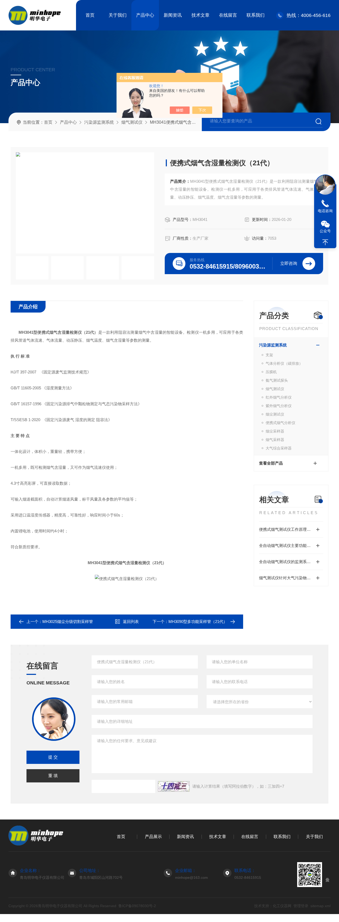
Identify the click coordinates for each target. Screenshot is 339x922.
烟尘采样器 (275, 431)
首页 (90, 15)
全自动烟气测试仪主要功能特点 (287, 545)
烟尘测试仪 (275, 414)
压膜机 (271, 372)
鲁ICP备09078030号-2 (137, 906)
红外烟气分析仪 (279, 397)
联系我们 (256, 15)
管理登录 (300, 906)
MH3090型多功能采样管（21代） (197, 621)
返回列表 (131, 621)
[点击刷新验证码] (174, 786)
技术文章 (200, 15)
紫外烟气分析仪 (279, 406)
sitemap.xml (320, 906)
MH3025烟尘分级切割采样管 (67, 621)
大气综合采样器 (279, 448)
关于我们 (118, 15)
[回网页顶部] (325, 242)
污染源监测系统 (99, 122)
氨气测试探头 (277, 380)
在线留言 (228, 15)
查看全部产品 (271, 463)
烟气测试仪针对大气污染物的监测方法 (291, 578)
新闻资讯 (173, 15)
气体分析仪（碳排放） (284, 363)
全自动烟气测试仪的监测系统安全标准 (291, 561)
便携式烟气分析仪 (280, 423)
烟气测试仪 (131, 122)
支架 (269, 355)
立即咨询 (288, 263)
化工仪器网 (282, 906)
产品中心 (145, 15)
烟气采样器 (275, 440)
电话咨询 (325, 211)
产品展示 (153, 836)
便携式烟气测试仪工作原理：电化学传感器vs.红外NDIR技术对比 (291, 529)
